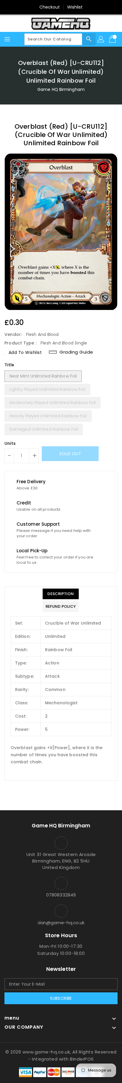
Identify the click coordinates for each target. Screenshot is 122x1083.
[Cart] (113, 39)
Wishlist (75, 7)
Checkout (49, 7)
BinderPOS (82, 1059)
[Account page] (101, 39)
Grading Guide (76, 352)
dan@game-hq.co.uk (61, 922)
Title (9, 365)
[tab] (61, 594)
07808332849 (61, 895)
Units (10, 443)
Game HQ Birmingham (61, 89)
